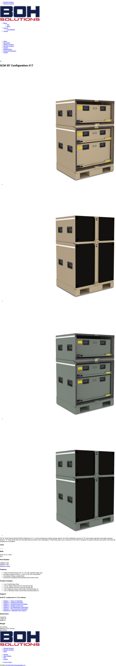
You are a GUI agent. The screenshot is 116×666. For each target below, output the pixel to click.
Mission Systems (8, 4)
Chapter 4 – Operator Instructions (13, 606)
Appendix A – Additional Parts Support (14, 610)
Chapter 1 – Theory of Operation (12, 601)
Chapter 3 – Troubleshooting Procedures (15, 604)
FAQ (8, 25)
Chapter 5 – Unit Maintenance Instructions (15, 607)
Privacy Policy (7, 662)
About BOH (6, 43)
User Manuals (11, 29)
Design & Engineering (9, 51)
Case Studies (7, 656)
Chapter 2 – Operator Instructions (13, 602)
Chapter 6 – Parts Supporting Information (15, 609)
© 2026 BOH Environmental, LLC (15, 665)
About (5, 23)
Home (5, 41)
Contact (5, 31)
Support (5, 28)
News (8, 26)
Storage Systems (8, 2)
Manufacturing (7, 49)
